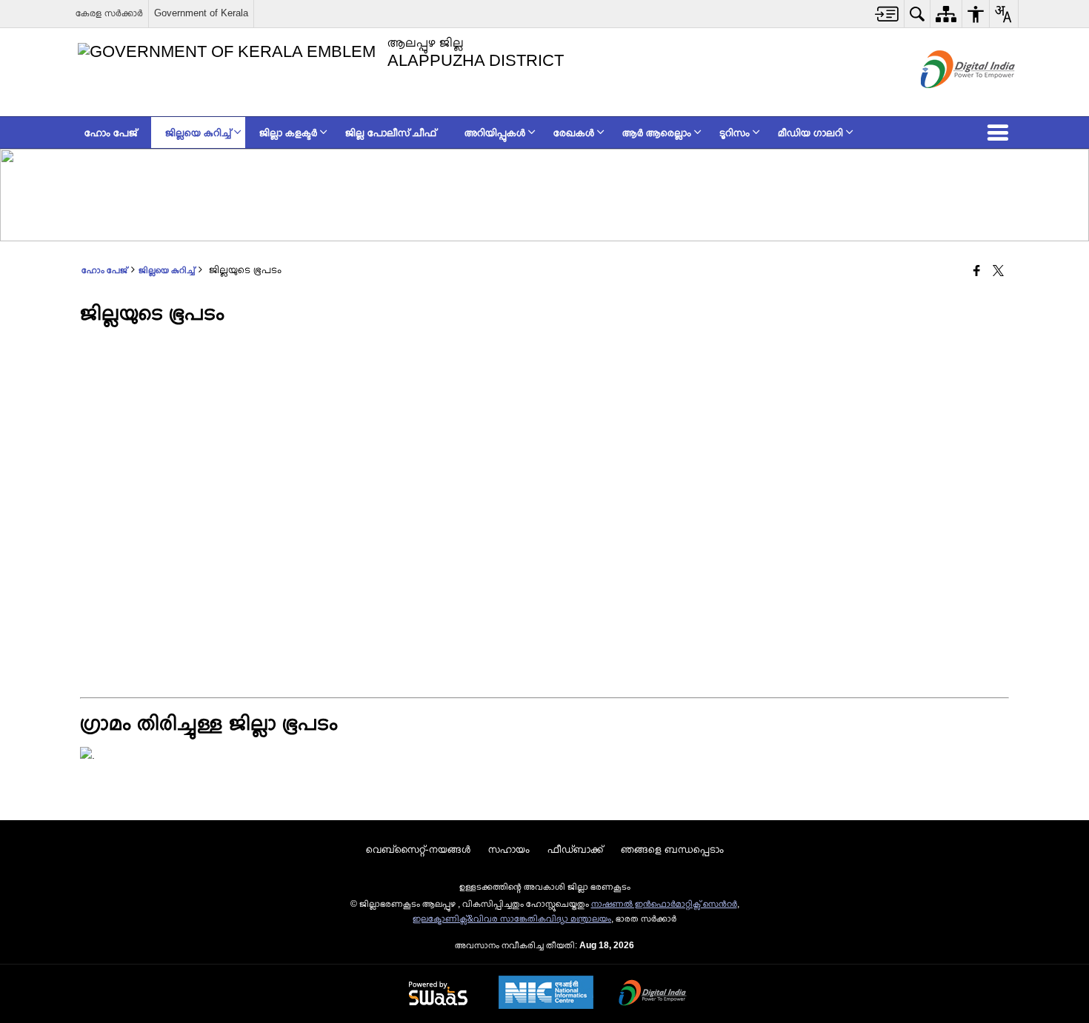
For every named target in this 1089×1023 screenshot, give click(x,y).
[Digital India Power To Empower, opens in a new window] (652, 994)
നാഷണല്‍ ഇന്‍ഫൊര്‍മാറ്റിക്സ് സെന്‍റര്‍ (664, 904)
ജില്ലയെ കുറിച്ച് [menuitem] (198, 132)
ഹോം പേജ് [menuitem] (110, 132)
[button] (1001, 132)
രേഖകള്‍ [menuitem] (573, 132)
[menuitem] (887, 13)
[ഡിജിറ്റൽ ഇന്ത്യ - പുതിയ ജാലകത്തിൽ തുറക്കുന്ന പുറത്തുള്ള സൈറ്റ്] (949, 101)
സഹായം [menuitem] (509, 849)
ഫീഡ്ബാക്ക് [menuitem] (575, 849)
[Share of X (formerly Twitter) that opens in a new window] (998, 271)
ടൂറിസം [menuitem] (734, 132)
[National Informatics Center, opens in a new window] (546, 994)
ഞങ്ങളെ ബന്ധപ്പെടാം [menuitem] (672, 849)
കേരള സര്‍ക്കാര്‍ (109, 13)
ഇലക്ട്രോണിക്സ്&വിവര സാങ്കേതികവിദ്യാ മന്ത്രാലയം (512, 918)
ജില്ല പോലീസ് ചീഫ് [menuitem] (390, 132)
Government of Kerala (201, 13)
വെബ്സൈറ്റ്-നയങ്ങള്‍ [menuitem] (418, 849)
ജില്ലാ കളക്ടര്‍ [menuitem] (288, 132)
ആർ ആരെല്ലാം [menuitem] (656, 132)
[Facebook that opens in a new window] (977, 271)
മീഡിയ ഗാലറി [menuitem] (810, 132)
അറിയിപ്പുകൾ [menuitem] (494, 132)
